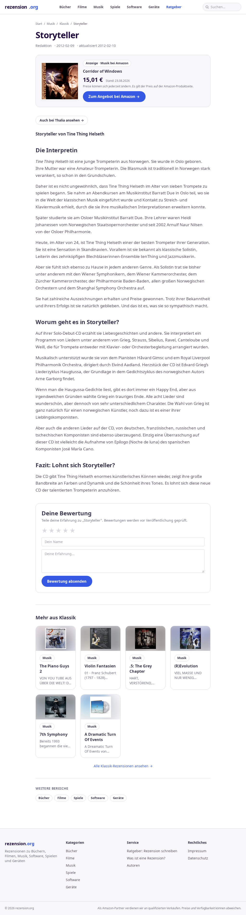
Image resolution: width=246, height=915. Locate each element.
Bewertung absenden (66, 581)
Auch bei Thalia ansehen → (62, 120)
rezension (21, 7)
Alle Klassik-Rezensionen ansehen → (123, 766)
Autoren (133, 865)
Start (39, 24)
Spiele (115, 7)
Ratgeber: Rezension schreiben (152, 851)
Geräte (154, 7)
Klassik (64, 24)
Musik (98, 7)
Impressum (197, 851)
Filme (82, 7)
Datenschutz (198, 858)
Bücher (65, 7)
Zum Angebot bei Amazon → (114, 96)
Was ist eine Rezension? (146, 858)
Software (134, 7)
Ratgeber (173, 7)
